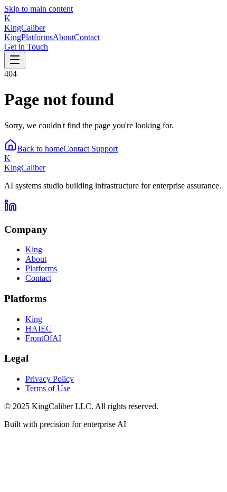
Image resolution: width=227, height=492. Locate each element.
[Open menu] (14, 60)
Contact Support (90, 148)
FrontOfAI (43, 338)
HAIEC (38, 328)
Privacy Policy (49, 378)
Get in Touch (26, 46)
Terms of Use (47, 388)
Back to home (40, 148)
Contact (87, 37)
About (63, 37)
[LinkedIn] (10, 208)
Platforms (37, 37)
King (12, 37)
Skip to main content (38, 8)
